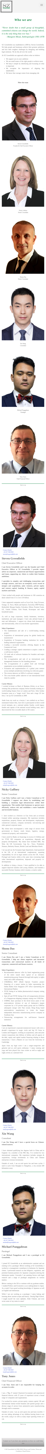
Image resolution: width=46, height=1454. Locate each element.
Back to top (23, 485)
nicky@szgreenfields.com (10, 785)
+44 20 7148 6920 (8, 552)
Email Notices (26, 1451)
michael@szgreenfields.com (11, 1242)
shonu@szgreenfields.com (10, 944)
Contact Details (7, 550)
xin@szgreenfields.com (9, 1129)
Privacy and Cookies (29, 1449)
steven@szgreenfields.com (10, 554)
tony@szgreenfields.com (10, 1372)
